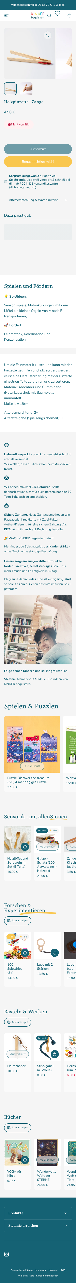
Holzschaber (16, 1066)
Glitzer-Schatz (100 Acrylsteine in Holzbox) (47, 864)
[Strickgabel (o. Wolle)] (47, 1047)
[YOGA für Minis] (17, 1152)
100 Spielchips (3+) (14, 968)
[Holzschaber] (17, 1047)
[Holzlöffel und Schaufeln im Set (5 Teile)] (17, 839)
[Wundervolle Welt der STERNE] (47, 1152)
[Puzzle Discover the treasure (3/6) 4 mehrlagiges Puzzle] (32, 744)
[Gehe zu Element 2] (26, 88)
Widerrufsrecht (26, 1275)
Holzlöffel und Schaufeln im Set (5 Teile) (17, 862)
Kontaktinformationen (47, 1275)
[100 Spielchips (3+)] (17, 945)
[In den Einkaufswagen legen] (25, 847)
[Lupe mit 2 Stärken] (47, 945)
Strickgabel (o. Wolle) (45, 1068)
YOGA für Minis (14, 1173)
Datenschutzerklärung (22, 1270)
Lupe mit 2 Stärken (45, 966)
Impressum (41, 1270)
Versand (54, 1270)
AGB (63, 1270)
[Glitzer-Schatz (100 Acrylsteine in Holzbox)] (47, 839)
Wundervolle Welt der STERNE (46, 1175)
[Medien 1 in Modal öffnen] (48, 35)
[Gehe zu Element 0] (10, 88)
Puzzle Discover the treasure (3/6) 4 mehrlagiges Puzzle (28, 780)
